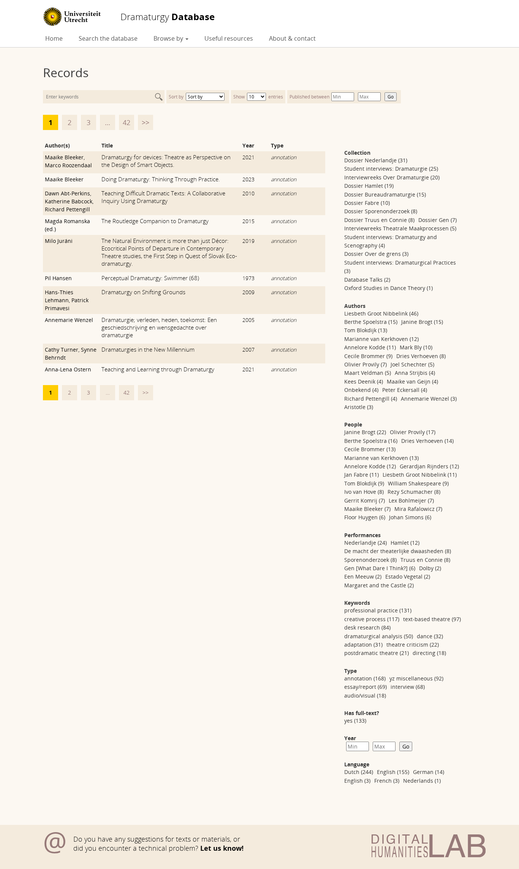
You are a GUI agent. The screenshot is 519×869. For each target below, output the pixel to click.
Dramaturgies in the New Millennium (148, 349)
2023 (248, 179)
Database (167, 16)
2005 (248, 319)
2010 (248, 193)
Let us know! (222, 848)
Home (54, 38)
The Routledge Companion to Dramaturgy (155, 221)
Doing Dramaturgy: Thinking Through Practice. (160, 179)
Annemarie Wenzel (69, 319)
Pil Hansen (58, 278)
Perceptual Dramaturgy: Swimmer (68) (150, 278)
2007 (248, 349)
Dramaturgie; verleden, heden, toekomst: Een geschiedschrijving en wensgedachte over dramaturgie (159, 327)
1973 (248, 278)
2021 (248, 157)
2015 (248, 221)
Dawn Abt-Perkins (67, 193)
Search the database (108, 38)
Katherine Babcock (68, 201)
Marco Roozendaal (68, 165)
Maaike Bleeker (64, 157)
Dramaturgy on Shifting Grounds (143, 292)
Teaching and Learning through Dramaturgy (157, 369)
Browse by (169, 38)
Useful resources (228, 38)
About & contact (292, 38)
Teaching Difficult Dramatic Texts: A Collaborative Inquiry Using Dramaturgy (163, 197)
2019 (248, 240)
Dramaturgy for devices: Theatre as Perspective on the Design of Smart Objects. (166, 160)
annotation (283, 157)
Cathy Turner (61, 349)
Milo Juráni (59, 240)
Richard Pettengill (67, 209)
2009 (248, 292)
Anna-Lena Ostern (68, 369)
